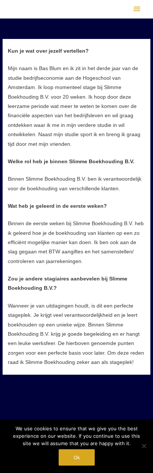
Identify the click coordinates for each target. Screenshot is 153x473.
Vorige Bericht (76, 388)
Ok (77, 457)
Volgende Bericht (77, 406)
